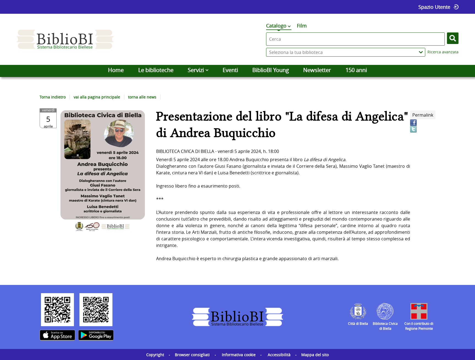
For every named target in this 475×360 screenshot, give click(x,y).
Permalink (422, 115)
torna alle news (142, 97)
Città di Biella (358, 323)
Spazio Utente (434, 7)
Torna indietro (53, 97)
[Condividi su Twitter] (413, 129)
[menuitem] (115, 70)
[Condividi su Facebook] (413, 122)
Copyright (155, 354)
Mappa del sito (315, 354)
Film (302, 25)
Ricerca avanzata (443, 51)
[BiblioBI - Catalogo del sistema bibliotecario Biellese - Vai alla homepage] (65, 39)
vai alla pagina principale (97, 97)
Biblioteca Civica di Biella (385, 326)
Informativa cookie (239, 354)
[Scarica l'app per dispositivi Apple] (57, 335)
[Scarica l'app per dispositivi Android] (96, 335)
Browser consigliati (192, 354)
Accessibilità (279, 354)
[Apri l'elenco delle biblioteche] (420, 52)
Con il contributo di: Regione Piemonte (419, 326)
